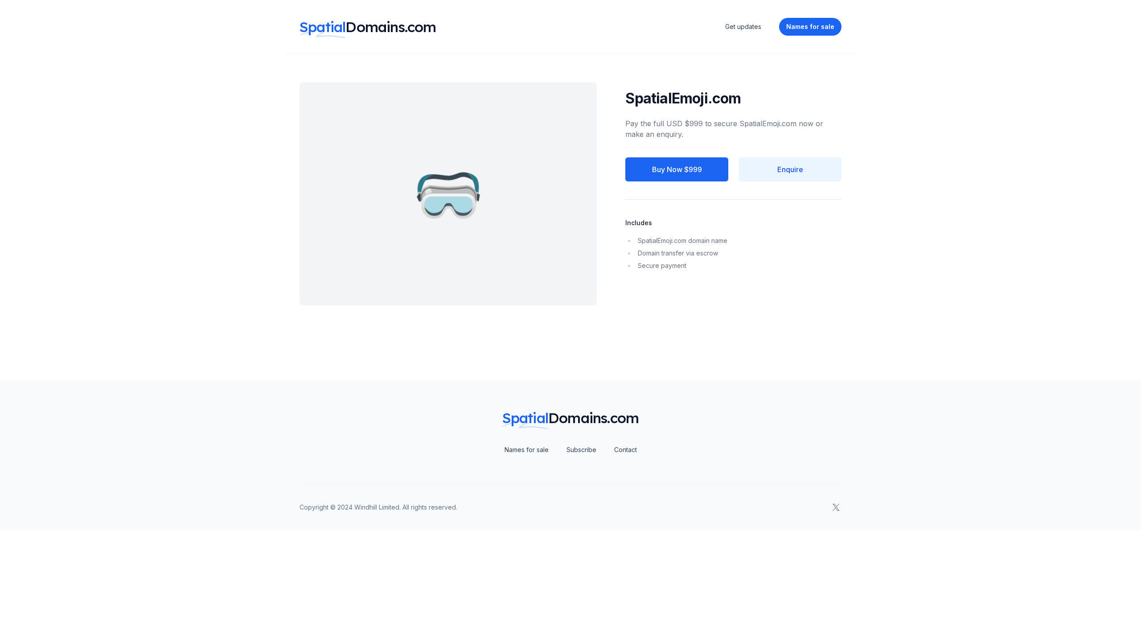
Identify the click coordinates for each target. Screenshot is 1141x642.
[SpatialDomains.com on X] (836, 507)
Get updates (743, 26)
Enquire (790, 169)
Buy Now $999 (677, 169)
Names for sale (527, 449)
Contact (625, 449)
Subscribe (581, 449)
